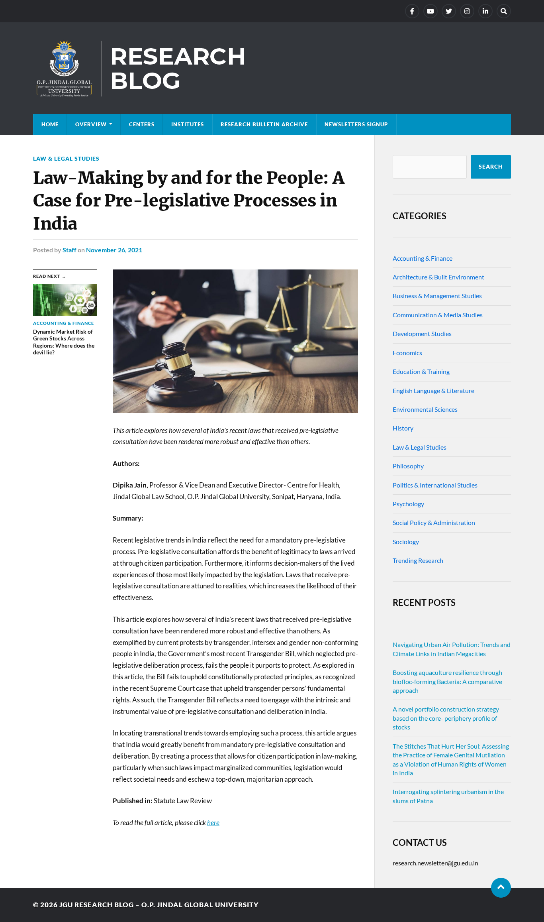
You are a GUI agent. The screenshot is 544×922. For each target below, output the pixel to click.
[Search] (504, 11)
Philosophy (408, 466)
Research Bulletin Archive (264, 124)
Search (491, 166)
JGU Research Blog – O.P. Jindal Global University (159, 904)
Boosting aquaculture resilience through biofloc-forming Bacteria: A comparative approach (447, 681)
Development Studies (422, 333)
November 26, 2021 (114, 250)
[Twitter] (449, 11)
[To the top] (501, 888)
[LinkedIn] (485, 11)
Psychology (408, 503)
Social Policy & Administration (434, 522)
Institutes (187, 124)
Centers (142, 124)
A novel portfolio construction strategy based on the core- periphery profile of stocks (446, 718)
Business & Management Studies (437, 295)
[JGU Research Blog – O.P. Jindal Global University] (272, 68)
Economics (407, 352)
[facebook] (412, 11)
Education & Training (421, 371)
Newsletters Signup (356, 124)
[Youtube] (430, 11)
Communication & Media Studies (438, 314)
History (403, 428)
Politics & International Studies (435, 485)
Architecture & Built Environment (438, 277)
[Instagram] (467, 11)
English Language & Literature (433, 390)
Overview (91, 124)
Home (50, 124)
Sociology (406, 541)
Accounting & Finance (422, 258)
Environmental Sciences (425, 409)
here (213, 822)
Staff (69, 250)
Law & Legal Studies (66, 158)
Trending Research (418, 560)
